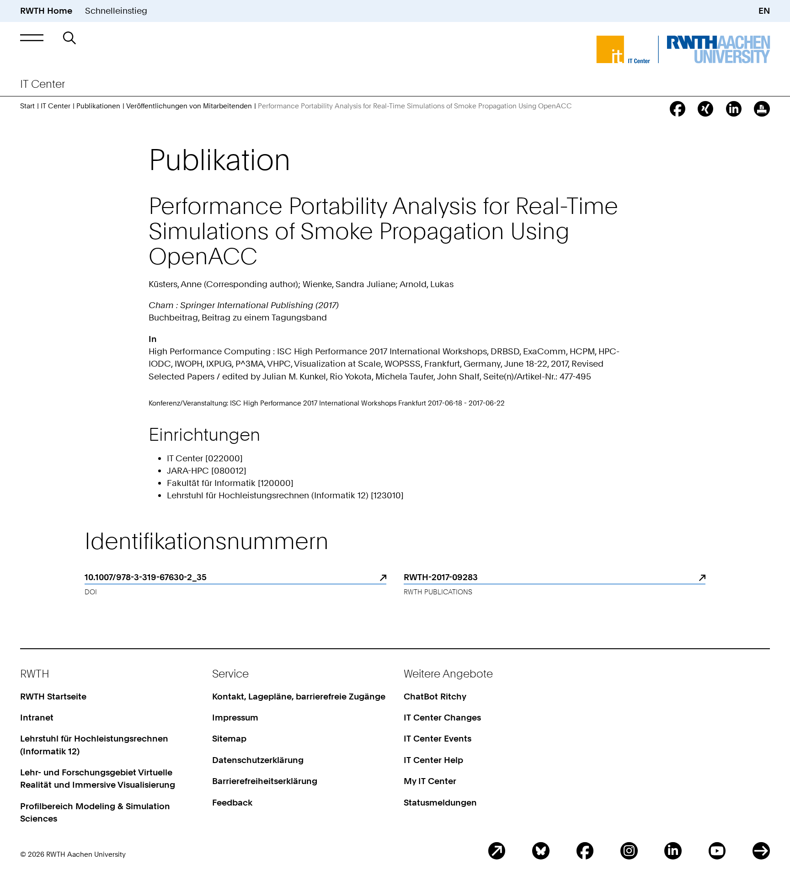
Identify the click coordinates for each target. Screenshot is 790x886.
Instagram (629, 850)
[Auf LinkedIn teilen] (734, 109)
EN (764, 10)
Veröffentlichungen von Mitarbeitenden (189, 105)
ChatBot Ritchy (435, 696)
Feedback (232, 802)
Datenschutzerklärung (258, 760)
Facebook (585, 850)
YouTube (717, 850)
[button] (31, 38)
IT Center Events (437, 738)
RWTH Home (46, 10)
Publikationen (98, 105)
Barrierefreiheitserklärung (264, 781)
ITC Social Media (761, 850)
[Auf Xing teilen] (705, 109)
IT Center (55, 105)
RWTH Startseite (53, 696)
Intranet (36, 717)
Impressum (235, 717)
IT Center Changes (442, 717)
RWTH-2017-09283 (441, 577)
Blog (497, 850)
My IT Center (430, 781)
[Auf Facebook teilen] (677, 109)
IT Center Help (433, 760)
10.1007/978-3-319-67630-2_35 (146, 577)
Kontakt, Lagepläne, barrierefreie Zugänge (298, 696)
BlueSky (541, 850)
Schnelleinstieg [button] (116, 10)
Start (27, 105)
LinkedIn (673, 850)
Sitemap (229, 738)
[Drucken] (761, 109)
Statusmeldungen (440, 802)
